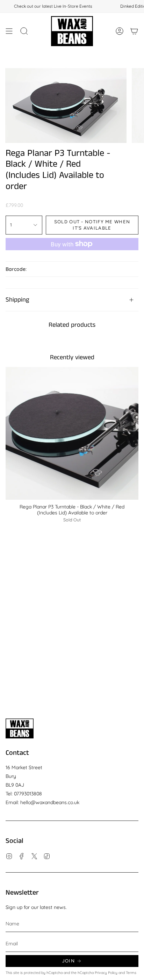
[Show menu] (9, 31)
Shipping (17, 299)
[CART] (134, 31)
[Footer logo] (20, 728)
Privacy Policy (106, 972)
